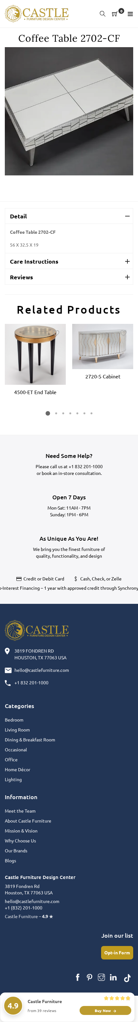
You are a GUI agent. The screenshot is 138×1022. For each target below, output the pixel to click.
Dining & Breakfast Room (30, 739)
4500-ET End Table (35, 392)
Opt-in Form (117, 952)
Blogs (10, 860)
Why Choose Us (20, 840)
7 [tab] (91, 413)
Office (11, 759)
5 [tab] (77, 413)
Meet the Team (20, 811)
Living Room (17, 729)
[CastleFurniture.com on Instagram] (101, 977)
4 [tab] (70, 413)
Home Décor (17, 769)
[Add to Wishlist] (56, 333)
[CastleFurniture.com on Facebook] (77, 977)
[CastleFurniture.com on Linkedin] (113, 977)
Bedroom (14, 719)
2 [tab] (56, 413)
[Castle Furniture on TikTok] (127, 977)
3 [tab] (63, 413)
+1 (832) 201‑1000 (23, 907)
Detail (18, 216)
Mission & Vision (21, 830)
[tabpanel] (35, 360)
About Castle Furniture (28, 821)
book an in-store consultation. (72, 473)
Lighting (13, 779)
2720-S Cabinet (102, 376)
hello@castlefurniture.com (41, 670)
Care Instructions (34, 261)
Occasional (16, 749)
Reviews (21, 277)
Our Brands (16, 850)
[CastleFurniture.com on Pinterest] (89, 977)
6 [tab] (84, 413)
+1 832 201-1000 (86, 466)
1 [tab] (48, 413)
